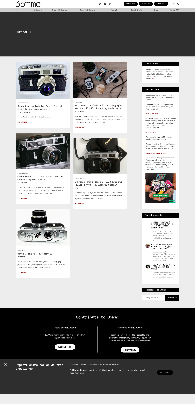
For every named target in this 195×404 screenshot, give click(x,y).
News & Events (136, 10)
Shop (156, 10)
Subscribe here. (152, 114)
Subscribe (146, 4)
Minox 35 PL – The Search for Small (161, 247)
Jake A (154, 265)
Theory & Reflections (60, 10)
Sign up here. (151, 132)
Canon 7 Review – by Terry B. (34, 254)
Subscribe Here (165, 373)
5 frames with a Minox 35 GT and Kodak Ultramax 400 (162, 225)
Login (174, 4)
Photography (113, 10)
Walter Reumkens (159, 245)
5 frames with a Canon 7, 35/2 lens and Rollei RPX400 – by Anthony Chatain (98, 183)
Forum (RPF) (174, 10)
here (153, 78)
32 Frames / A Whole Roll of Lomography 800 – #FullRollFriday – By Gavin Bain (98, 107)
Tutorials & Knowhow (88, 10)
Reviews (37, 10)
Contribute (130, 4)
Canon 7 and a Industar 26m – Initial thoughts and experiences (39, 107)
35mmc (18, 10)
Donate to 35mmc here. (155, 153)
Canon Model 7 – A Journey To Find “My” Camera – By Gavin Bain (41, 178)
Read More (22, 122)
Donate (161, 4)
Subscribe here (65, 347)
